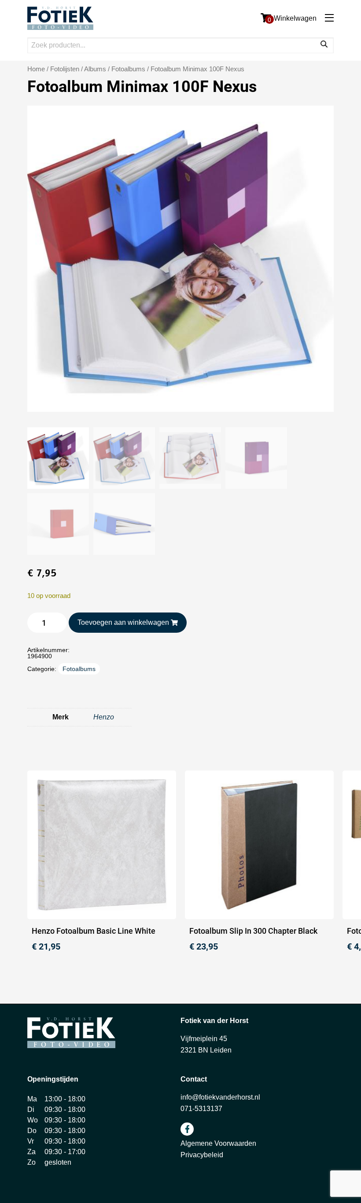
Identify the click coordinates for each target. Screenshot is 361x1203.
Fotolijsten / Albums (78, 69)
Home (36, 69)
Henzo (103, 717)
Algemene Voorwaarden (218, 1143)
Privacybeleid (201, 1155)
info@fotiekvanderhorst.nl (220, 1097)
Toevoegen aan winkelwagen (123, 622)
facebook (187, 1129)
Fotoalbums (128, 69)
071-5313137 (201, 1108)
